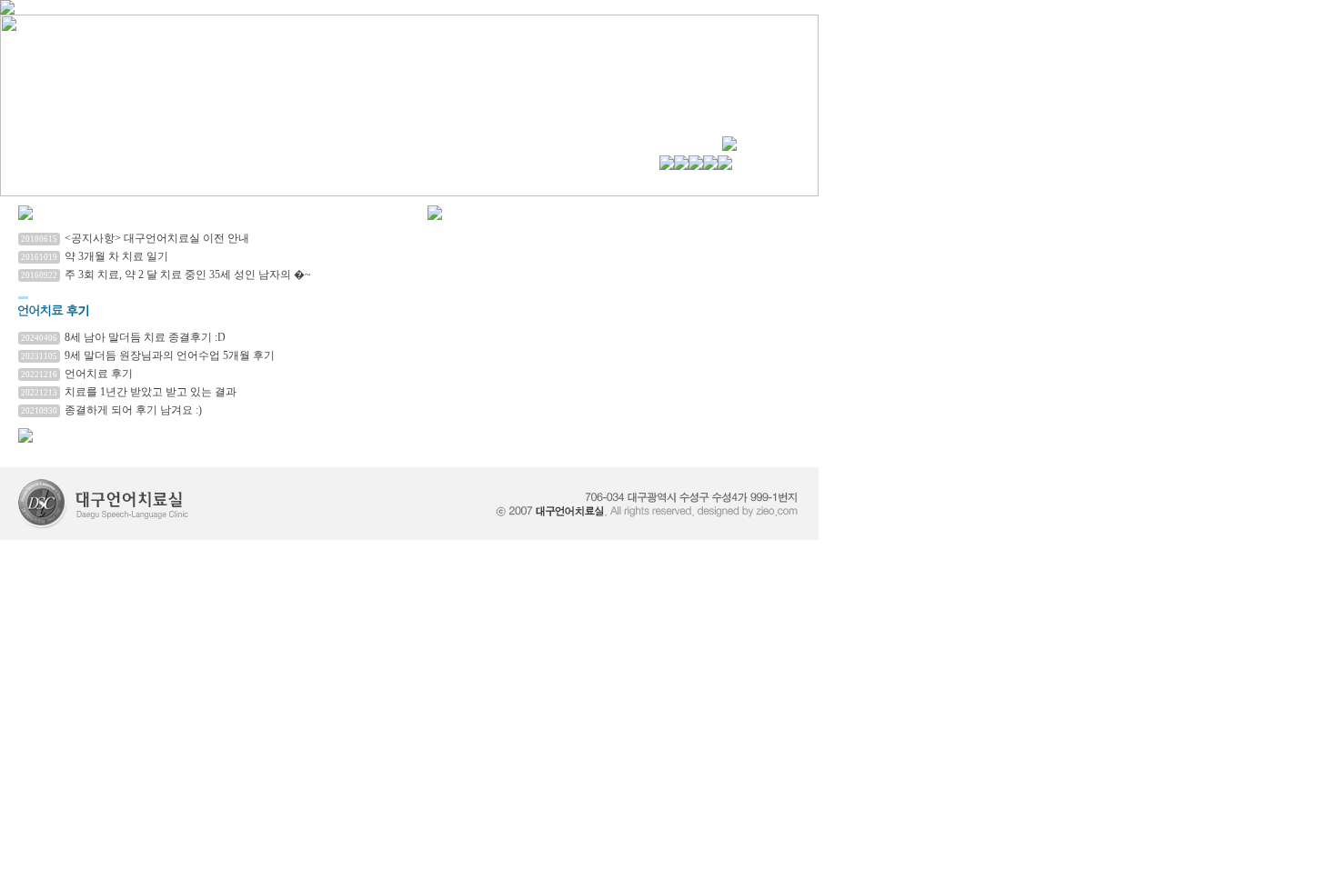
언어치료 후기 (99, 373)
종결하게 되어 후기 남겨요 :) (133, 410)
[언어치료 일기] (25, 215)
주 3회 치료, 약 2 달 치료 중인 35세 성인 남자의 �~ (188, 274)
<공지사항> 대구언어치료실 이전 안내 (157, 238)
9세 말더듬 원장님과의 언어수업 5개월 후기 (170, 355)
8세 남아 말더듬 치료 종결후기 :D (145, 337)
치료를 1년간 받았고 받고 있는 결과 (150, 391)
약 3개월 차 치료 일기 (116, 256)
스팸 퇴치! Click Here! (51, 450)
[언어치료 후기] (218, 314)
